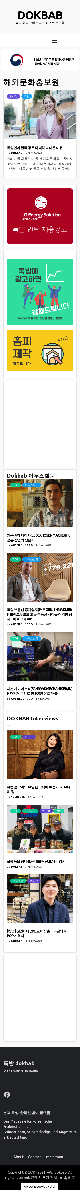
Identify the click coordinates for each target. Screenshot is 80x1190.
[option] (40, 60)
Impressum (54, 1157)
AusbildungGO (22, 545)
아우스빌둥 (31, 485)
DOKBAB (17, 152)
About (19, 1157)
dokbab (40, 15)
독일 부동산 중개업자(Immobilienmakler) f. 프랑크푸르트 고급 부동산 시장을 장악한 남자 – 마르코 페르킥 (39, 614)
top (15, 485)
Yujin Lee (18, 796)
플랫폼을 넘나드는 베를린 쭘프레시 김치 (36, 861)
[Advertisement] (40, 424)
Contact (34, 1157)
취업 (26, 96)
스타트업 (30, 811)
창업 (59, 811)
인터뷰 (14, 96)
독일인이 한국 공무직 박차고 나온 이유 (35, 148)
